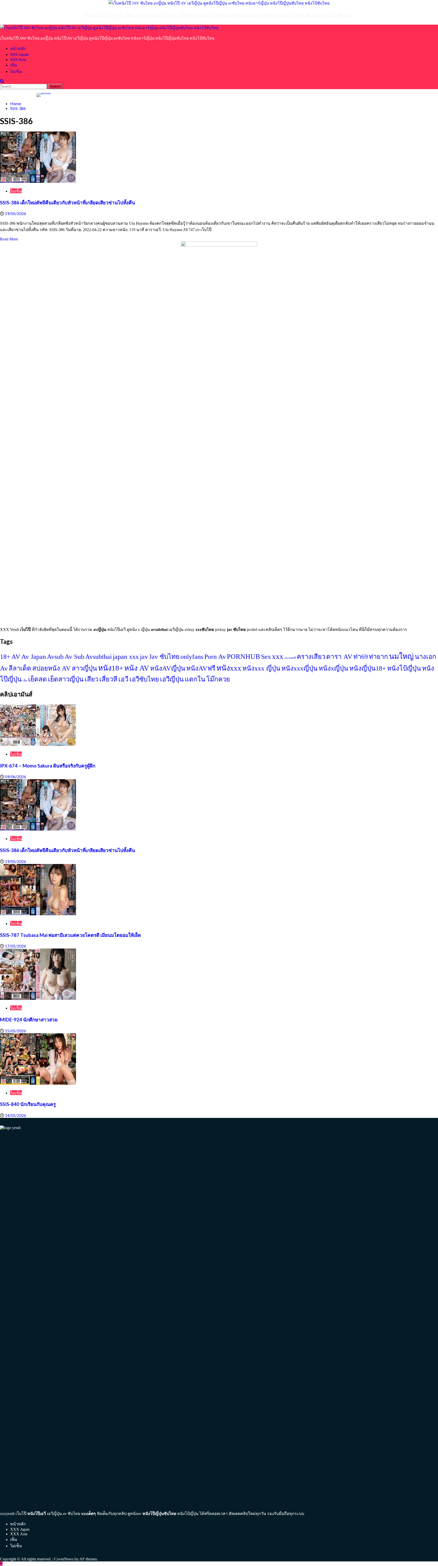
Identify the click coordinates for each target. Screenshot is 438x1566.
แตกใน (195, 679)
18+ (5, 656)
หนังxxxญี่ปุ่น (299, 668)
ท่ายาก (378, 656)
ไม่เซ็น (16, 71)
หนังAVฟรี (200, 668)
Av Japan (33, 656)
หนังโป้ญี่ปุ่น (404, 668)
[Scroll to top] (1, 1563)
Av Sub (74, 656)
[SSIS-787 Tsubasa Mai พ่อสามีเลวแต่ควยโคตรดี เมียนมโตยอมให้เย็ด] (38, 914)
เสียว (91, 679)
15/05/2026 (15, 1030)
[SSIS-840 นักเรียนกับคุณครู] (38, 1083)
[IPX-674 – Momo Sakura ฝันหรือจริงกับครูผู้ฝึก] (38, 744)
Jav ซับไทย (164, 656)
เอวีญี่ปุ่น (172, 679)
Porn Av (215, 656)
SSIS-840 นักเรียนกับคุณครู (28, 1104)
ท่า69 (360, 656)
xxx (277, 656)
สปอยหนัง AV (51, 668)
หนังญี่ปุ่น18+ (367, 668)
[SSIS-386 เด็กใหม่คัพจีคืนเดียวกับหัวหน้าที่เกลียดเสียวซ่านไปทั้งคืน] (38, 181)
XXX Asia (18, 59)
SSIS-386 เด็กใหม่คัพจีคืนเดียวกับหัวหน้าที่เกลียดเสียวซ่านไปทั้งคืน (67, 202)
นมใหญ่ (401, 656)
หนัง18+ (110, 668)
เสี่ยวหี (108, 679)
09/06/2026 (15, 776)
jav (144, 656)
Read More (9, 239)
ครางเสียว (311, 656)
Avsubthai (98, 656)
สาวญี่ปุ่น (84, 668)
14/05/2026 (15, 1115)
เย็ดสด (37, 679)
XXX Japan (19, 54)
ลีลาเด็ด (20, 668)
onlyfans (191, 656)
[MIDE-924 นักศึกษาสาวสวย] (38, 998)
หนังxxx (228, 668)
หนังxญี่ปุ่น (333, 668)
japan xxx (126, 656)
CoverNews (64, 1559)
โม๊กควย (218, 679)
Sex (266, 656)
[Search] (2, 81)
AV (15, 656)
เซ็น (13, 64)
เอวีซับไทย (144, 679)
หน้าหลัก (18, 48)
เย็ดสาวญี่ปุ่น (66, 679)
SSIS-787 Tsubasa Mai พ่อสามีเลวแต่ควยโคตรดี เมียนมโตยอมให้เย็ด (70, 935)
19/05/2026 (15, 213)
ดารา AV (339, 656)
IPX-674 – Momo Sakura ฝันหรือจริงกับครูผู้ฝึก (47, 766)
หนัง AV (136, 668)
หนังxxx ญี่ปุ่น (261, 668)
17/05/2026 (15, 945)
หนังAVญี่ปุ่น (167, 668)
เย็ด (25, 680)
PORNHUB (243, 656)
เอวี (123, 679)
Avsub (55, 656)
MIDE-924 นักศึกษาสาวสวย (29, 1019)
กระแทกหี (290, 658)
